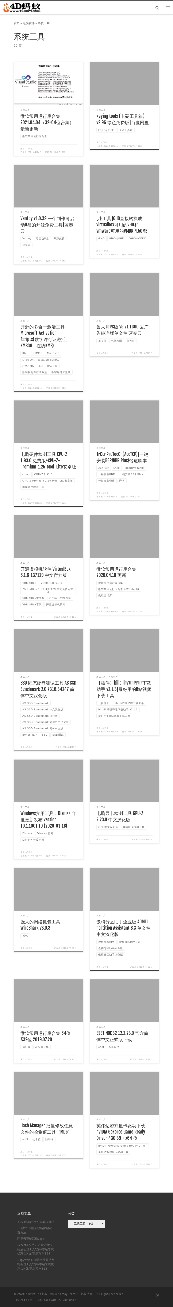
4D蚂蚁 (29, 149)
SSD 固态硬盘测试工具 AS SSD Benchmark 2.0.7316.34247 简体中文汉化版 (48, 689)
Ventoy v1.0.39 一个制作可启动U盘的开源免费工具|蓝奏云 (47, 224)
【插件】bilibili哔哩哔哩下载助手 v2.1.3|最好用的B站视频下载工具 (123, 689)
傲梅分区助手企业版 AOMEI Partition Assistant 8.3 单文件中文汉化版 (123, 928)
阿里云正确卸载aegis (31, 1238)
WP (32, 1300)
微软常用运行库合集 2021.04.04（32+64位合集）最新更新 (47, 122)
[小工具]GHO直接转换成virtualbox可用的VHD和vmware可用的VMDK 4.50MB (121, 224)
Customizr (69, 1300)
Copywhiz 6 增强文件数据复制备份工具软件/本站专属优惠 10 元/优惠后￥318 (35, 1264)
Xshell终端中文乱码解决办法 (35, 1222)
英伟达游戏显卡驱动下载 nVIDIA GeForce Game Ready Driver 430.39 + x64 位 (120, 1132)
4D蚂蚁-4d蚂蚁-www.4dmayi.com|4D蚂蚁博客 (59, 1294)
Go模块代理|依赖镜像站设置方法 (34, 1230)
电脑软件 (29, 23)
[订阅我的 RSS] (157, 1295)
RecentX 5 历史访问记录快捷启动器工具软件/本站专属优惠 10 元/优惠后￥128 (35, 1249)
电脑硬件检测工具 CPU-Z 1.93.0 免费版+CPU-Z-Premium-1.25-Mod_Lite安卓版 (48, 460)
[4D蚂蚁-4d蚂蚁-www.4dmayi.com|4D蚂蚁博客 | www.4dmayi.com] (22, 7)
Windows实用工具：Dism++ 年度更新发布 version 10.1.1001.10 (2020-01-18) (48, 819)
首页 (17, 23)
